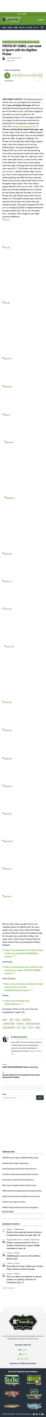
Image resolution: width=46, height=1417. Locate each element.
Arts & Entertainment (10, 42)
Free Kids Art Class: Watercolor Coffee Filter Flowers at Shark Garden (25, 1267)
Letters (29, 27)
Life (18, 1028)
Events (9, 27)
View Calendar (8, 1288)
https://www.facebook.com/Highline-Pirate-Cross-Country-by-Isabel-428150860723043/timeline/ (23, 987)
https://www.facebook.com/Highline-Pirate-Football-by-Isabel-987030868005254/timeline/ (23, 953)
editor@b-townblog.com (22, 126)
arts (11, 1020)
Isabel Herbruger (9, 1028)
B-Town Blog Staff (14, 58)
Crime (16, 27)
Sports (36, 42)
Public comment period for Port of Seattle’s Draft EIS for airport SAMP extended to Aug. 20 (23, 1245)
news (24, 1028)
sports (38, 1028)
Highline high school (33, 1024)
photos (30, 1028)
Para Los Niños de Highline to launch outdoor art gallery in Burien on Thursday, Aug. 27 (24, 1279)
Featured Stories (8, 1024)
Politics (22, 27)
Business (36, 27)
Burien (17, 1020)
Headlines (20, 1024)
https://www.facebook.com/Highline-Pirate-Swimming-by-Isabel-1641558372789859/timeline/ (23, 970)
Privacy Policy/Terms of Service (24, 1414)
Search (4, 1094)
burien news (26, 1020)
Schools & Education (25, 42)
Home (4, 27)
